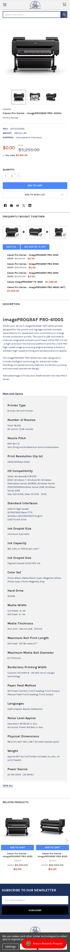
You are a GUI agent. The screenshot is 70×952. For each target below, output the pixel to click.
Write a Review (10, 117)
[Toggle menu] (4, 4)
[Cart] (65, 4)
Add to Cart (17, 847)
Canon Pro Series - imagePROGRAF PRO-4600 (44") (36, 287)
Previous (3, 841)
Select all (11, 247)
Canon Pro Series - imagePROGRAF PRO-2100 (32, 272)
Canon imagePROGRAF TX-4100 (25, 281)
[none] (35, 54)
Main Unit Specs (13, 393)
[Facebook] (5, 205)
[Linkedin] (29, 205)
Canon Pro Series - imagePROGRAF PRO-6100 (32, 264)
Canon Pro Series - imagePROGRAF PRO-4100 (32, 255)
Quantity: (9, 169)
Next (66, 841)
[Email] (11, 205)
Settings (10, 946)
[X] (23, 205)
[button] (35, 194)
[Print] (17, 205)
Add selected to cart (35, 247)
